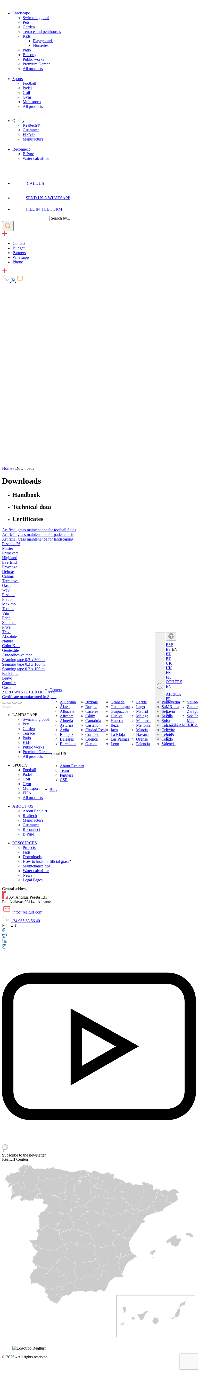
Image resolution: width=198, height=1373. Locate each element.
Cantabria (93, 720)
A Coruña (68, 702)
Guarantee (31, 130)
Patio (27, 50)
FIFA (27, 793)
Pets (26, 22)
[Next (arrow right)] (9, 707)
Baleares (67, 739)
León (115, 744)
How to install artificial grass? (47, 861)
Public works (33, 59)
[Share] (9, 702)
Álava (65, 707)
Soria (166, 720)
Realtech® (31, 125)
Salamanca (170, 707)
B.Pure (28, 154)
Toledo (167, 739)
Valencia (169, 744)
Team (64, 770)
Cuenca (91, 739)
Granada (118, 702)
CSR (64, 780)
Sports (17, 78)
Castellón (93, 725)
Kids (26, 36)
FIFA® (29, 134)
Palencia (143, 744)
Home (7, 468)
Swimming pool (36, 17)
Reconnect (21, 149)
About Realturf (72, 766)
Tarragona (170, 725)
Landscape (21, 13)
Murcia (142, 730)
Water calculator (36, 158)
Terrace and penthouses (42, 31)
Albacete (67, 711)
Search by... (60, 218)
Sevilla (167, 716)
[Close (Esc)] (4, 702)
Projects (29, 847)
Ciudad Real (95, 730)
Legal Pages (33, 880)
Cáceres (91, 711)
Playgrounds (43, 41)
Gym (27, 97)
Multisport (31, 788)
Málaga (142, 716)
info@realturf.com (27, 912)
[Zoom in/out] (20, 702)
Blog (53, 789)
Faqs (26, 852)
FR (168, 677)
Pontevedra (171, 702)
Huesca (117, 720)
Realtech (30, 815)
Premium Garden (37, 64)
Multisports (32, 102)
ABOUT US (23, 806)
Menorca (143, 725)
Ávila (64, 730)
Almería (66, 720)
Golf (26, 92)
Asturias (66, 725)
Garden (29, 27)
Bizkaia (91, 702)
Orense (142, 739)
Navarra (142, 734)
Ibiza (115, 725)
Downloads (32, 857)
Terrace (29, 733)
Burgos (91, 707)
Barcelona (68, 744)
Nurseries (40, 45)
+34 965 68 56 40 (25, 921)
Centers (56, 690)
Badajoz (66, 734)
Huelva (116, 716)
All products (33, 68)
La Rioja (118, 734)
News (27, 875)
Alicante (66, 716)
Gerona (91, 744)
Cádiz (90, 716)
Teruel (167, 734)
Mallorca (143, 720)
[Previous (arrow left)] (4, 707)
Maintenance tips (36, 866)
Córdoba (92, 734)
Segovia (168, 711)
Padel (27, 88)
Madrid (142, 711)
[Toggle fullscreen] (14, 702)
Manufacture (33, 139)
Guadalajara (120, 707)
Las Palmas (120, 739)
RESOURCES (24, 843)
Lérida (141, 702)
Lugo (140, 707)
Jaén (114, 730)
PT (168, 658)
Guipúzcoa (119, 711)
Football (29, 83)
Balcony (29, 55)
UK (169, 667)
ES (169, 649)
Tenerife (168, 730)
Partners (66, 775)
